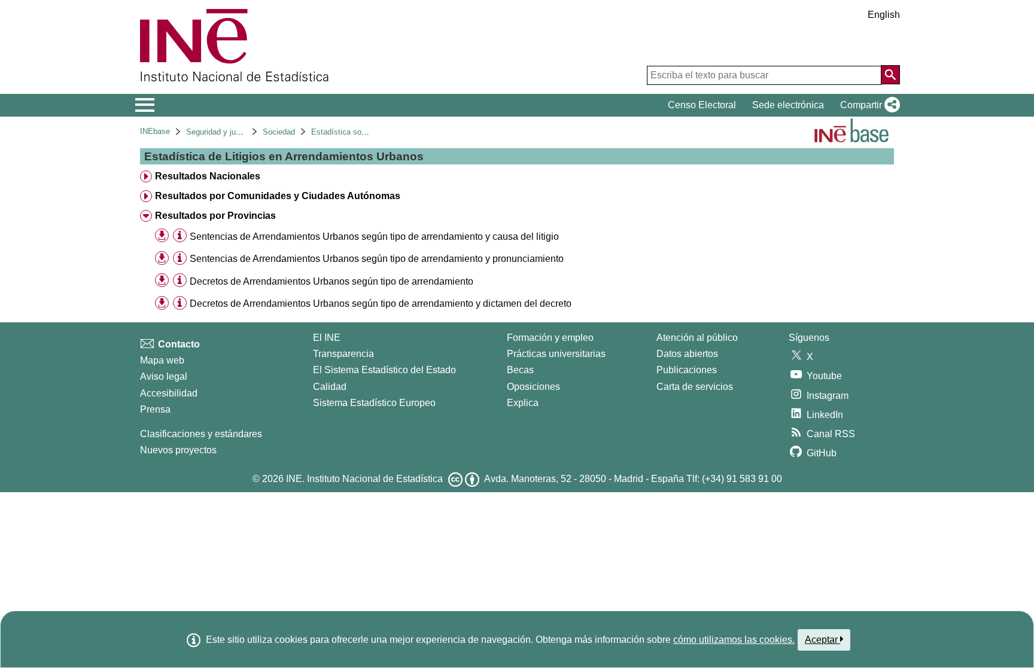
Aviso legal (163, 376)
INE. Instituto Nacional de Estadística (364, 479)
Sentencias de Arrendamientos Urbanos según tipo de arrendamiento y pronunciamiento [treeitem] (377, 259)
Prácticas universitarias (556, 354)
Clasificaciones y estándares (201, 434)
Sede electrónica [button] (788, 105)
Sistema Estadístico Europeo (374, 403)
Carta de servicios (694, 387)
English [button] (884, 15)
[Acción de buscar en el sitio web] (890, 74)
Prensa (155, 409)
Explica (523, 403)
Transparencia (343, 354)
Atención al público (697, 338)
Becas (520, 370)
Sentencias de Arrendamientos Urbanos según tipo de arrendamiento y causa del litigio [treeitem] (374, 236)
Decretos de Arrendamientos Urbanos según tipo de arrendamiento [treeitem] (331, 281)
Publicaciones (686, 370)
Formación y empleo (550, 338)
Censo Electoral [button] (702, 105)
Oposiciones (533, 387)
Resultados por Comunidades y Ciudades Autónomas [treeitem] (277, 196)
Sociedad (279, 131)
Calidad (329, 387)
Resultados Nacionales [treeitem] (207, 176)
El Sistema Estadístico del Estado (384, 370)
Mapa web (162, 360)
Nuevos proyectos (178, 450)
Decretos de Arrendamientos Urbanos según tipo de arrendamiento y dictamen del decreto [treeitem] (380, 303)
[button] (867, 105)
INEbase (155, 131)
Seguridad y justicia (220, 131)
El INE (326, 338)
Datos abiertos (687, 354)
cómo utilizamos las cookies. (734, 640)
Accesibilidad (168, 393)
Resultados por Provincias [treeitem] (215, 216)
